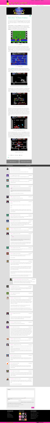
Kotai (11, 363)
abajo (29, 165)
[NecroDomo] (23, 420)
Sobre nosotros (37, 0)
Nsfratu (12, 253)
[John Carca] (25, 417)
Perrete (12, 220)
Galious (11, 19)
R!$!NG (11, 196)
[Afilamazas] (20, 420)
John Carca (12, 322)
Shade (11, 168)
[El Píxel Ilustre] (19, 2)
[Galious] (25, 414)
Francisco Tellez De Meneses (18, 279)
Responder (30, 168)
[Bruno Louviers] (20, 417)
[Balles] (25, 420)
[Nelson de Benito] (23, 414)
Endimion (12, 344)
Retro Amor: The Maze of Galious (18, 18)
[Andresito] (20, 414)
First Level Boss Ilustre (25, 86)
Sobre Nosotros (9, 414)
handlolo (12, 338)
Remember (13, 157)
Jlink (11, 286)
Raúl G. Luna (36, 415)
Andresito (12, 228)
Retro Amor (14, 19)
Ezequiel (12, 355)
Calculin (12, 247)
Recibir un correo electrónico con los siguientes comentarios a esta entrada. (15, 404)
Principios (42, 0)
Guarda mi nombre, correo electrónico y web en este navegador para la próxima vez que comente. (21, 403)
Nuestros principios (10, 415)
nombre (9, 399)
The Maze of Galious (19, 157)
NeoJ (11, 180)
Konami (9, 157)
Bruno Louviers (35, 414)
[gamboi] (23, 417)
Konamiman (12, 378)
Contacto (32, 0)
